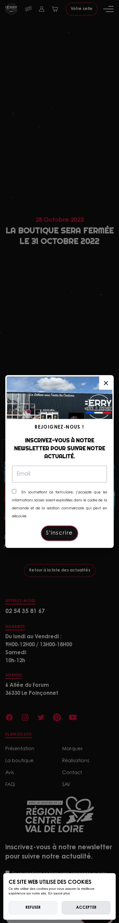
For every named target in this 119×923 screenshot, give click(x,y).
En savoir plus (59, 893)
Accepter (86, 908)
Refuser (33, 908)
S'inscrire (59, 533)
